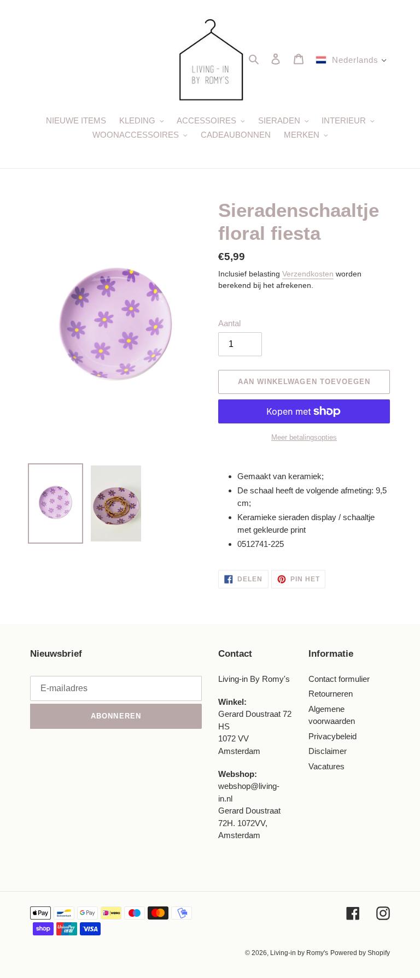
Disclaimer (327, 751)
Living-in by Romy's (299, 953)
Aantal (229, 323)
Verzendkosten (308, 273)
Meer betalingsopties (304, 437)
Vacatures (326, 766)
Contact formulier (339, 679)
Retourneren (330, 693)
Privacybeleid (332, 736)
